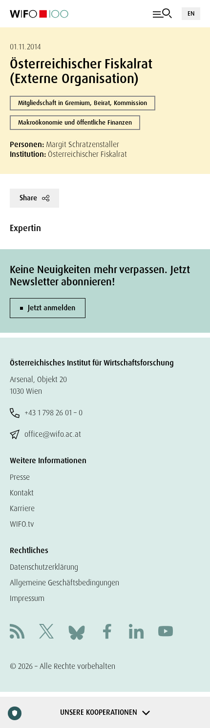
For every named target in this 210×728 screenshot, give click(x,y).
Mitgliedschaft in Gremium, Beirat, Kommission (82, 103)
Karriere (22, 508)
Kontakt (22, 493)
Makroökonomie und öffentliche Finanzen (75, 122)
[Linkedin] (136, 632)
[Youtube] (165, 632)
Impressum (27, 598)
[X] (46, 632)
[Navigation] (162, 13)
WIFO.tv (22, 524)
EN (191, 13)
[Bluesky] (76, 632)
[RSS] (17, 632)
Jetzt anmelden (51, 308)
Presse (20, 477)
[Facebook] (107, 632)
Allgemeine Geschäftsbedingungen (64, 583)
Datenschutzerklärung (44, 567)
